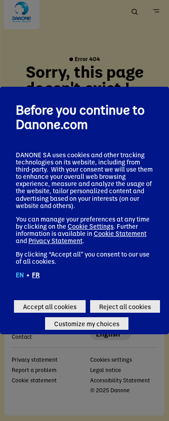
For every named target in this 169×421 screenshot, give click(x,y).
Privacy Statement (55, 240)
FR (36, 274)
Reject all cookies (125, 306)
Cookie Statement (120, 233)
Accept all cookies (50, 306)
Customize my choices (86, 323)
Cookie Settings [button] (91, 226)
